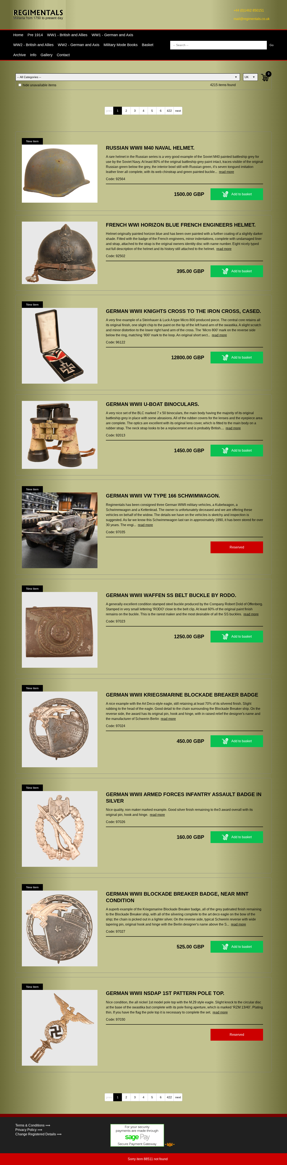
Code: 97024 (115, 726)
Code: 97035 (115, 532)
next (178, 110)
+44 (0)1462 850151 (249, 10)
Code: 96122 (115, 342)
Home (18, 35)
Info (33, 55)
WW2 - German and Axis (78, 45)
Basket (147, 45)
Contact (63, 55)
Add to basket (241, 194)
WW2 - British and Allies (33, 45)
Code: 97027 (115, 931)
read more (226, 172)
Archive (19, 55)
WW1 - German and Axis (112, 35)
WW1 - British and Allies (67, 35)
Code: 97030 (115, 1019)
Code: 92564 (115, 179)
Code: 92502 (115, 256)
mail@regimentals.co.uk (252, 19)
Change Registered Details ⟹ (38, 1134)
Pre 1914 (35, 35)
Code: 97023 (115, 621)
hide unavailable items (39, 85)
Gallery (47, 55)
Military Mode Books (121, 45)
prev (109, 110)
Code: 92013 (115, 435)
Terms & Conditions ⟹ (32, 1125)
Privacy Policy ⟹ (28, 1130)
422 (169, 110)
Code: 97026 (115, 822)
